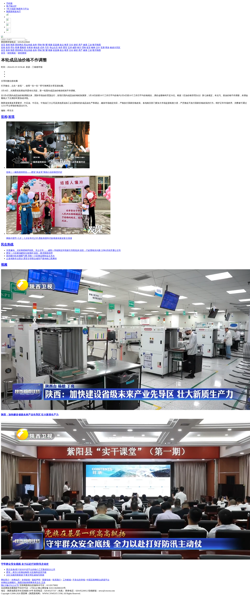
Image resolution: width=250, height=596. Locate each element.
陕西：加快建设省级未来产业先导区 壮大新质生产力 (30, 414)
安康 (103, 47)
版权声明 (36, 580)
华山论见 (53, 47)
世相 (3, 47)
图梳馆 (23, 47)
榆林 (93, 47)
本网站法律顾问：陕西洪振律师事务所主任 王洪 (23, 582)
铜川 (79, 47)
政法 (62, 45)
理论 (12, 47)
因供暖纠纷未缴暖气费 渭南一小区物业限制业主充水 (30, 256)
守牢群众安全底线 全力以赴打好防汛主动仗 (25, 564)
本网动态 (15, 580)
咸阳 (74, 47)
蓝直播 (56, 45)
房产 (80, 45)
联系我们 (56, 580)
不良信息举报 (79, 580)
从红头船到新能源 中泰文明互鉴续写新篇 (25, 575)
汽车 (47, 47)
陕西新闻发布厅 (13, 11)
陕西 (12, 45)
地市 (60, 47)
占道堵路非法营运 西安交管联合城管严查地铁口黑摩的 (31, 258)
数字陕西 (96, 45)
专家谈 (30, 47)
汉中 (98, 47)
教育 (66, 45)
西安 (65, 47)
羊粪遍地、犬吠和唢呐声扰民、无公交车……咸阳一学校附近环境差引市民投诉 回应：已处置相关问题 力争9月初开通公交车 (63, 250)
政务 (35, 45)
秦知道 (36, 47)
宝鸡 (70, 47)
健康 (85, 45)
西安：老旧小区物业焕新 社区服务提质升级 (26, 572)
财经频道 (11, 53)
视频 (50, 45)
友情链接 (26, 580)
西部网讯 (19, 45)
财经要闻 (22, 53)
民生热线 (28, 45)
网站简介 (5, 580)
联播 (17, 47)
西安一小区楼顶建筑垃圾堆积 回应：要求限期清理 (29, 253)
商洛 (107, 47)
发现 (8, 47)
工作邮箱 (67, 580)
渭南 (84, 47)
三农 (90, 45)
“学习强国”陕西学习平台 (17, 9)
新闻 (8, 45)
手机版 (9, 3)
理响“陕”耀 (43, 45)
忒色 (42, 47)
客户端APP (11, 6)
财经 (76, 45)
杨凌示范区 (115, 47)
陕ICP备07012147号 (10, 585)
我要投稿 (46, 580)
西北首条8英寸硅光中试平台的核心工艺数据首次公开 (30, 569)
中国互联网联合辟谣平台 (97, 580)
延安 (88, 47)
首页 (3, 45)
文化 (71, 45)
